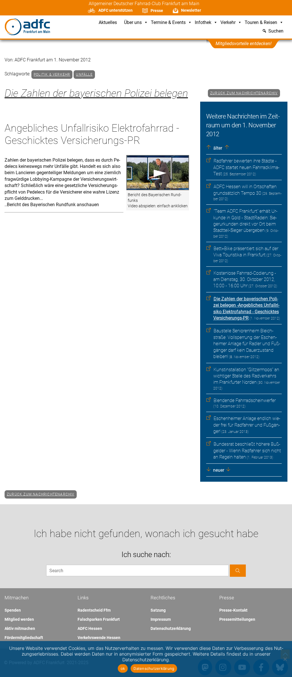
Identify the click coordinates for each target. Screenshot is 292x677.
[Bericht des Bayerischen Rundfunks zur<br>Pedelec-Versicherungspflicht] (157, 173)
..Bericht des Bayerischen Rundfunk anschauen (52, 204)
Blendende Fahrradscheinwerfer (245, 400)
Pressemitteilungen (237, 619)
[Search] (238, 570)
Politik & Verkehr (52, 75)
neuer (218, 470)
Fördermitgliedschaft (24, 637)
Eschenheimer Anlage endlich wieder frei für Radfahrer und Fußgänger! (246, 425)
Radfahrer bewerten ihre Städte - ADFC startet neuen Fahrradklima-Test (246, 167)
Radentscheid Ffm (94, 610)
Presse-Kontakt (233, 610)
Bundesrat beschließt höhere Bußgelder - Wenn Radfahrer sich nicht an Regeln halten (247, 450)
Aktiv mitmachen (20, 628)
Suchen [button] (275, 31)
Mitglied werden (19, 619)
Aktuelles (108, 22)
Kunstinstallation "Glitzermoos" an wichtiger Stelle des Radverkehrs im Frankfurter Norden (246, 376)
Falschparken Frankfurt (99, 619)
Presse (157, 10)
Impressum (161, 619)
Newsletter (191, 10)
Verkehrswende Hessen (99, 637)
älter (217, 148)
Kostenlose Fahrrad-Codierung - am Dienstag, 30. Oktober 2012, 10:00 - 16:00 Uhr (244, 279)
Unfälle (84, 75)
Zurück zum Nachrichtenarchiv (244, 93)
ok (123, 668)
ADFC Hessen (90, 628)
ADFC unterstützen (115, 10)
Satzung (158, 610)
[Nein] (285, 659)
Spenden (13, 610)
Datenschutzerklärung (171, 628)
